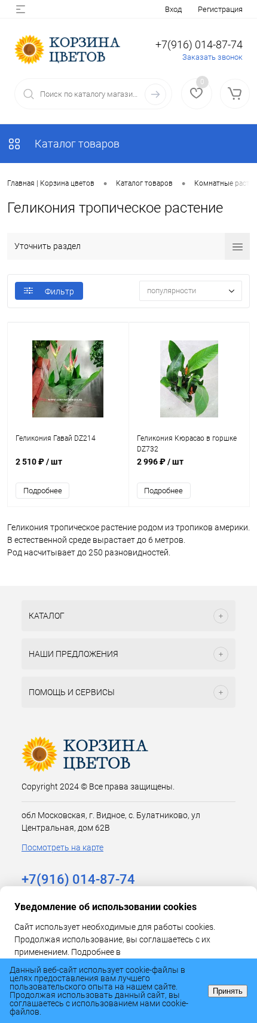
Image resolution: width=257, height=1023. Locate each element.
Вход (173, 9)
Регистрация (220, 9)
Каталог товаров (76, 143)
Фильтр (59, 291)
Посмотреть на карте (62, 847)
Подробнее (42, 490)
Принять (228, 991)
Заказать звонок (212, 57)
